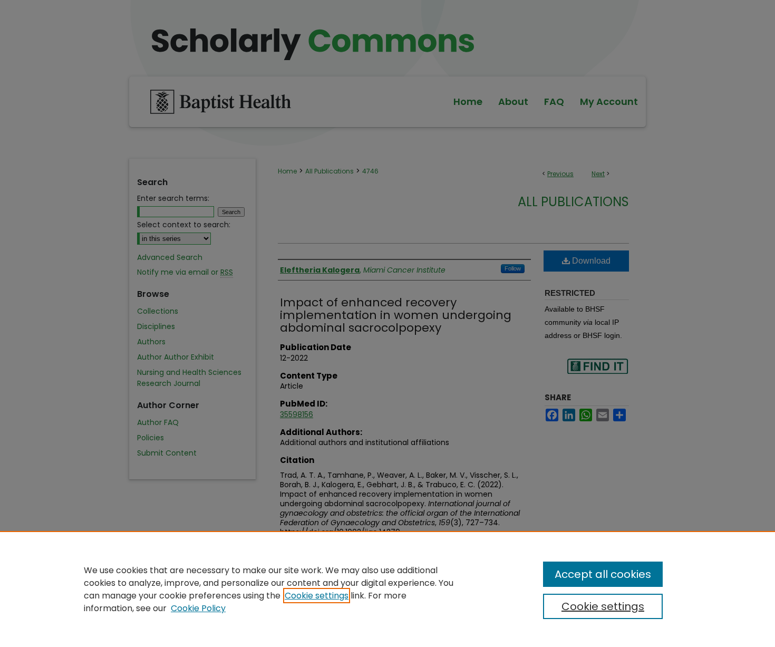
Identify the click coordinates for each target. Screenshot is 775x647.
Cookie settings (316, 596)
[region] (387, 589)
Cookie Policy (198, 608)
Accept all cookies (603, 574)
